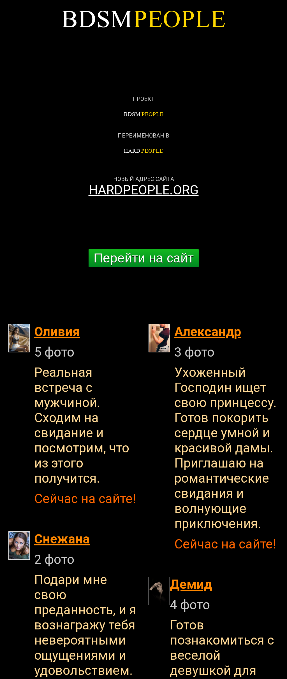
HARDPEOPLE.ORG (144, 189)
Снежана (62, 539)
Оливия (57, 331)
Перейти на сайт (144, 258)
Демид (191, 584)
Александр (207, 331)
